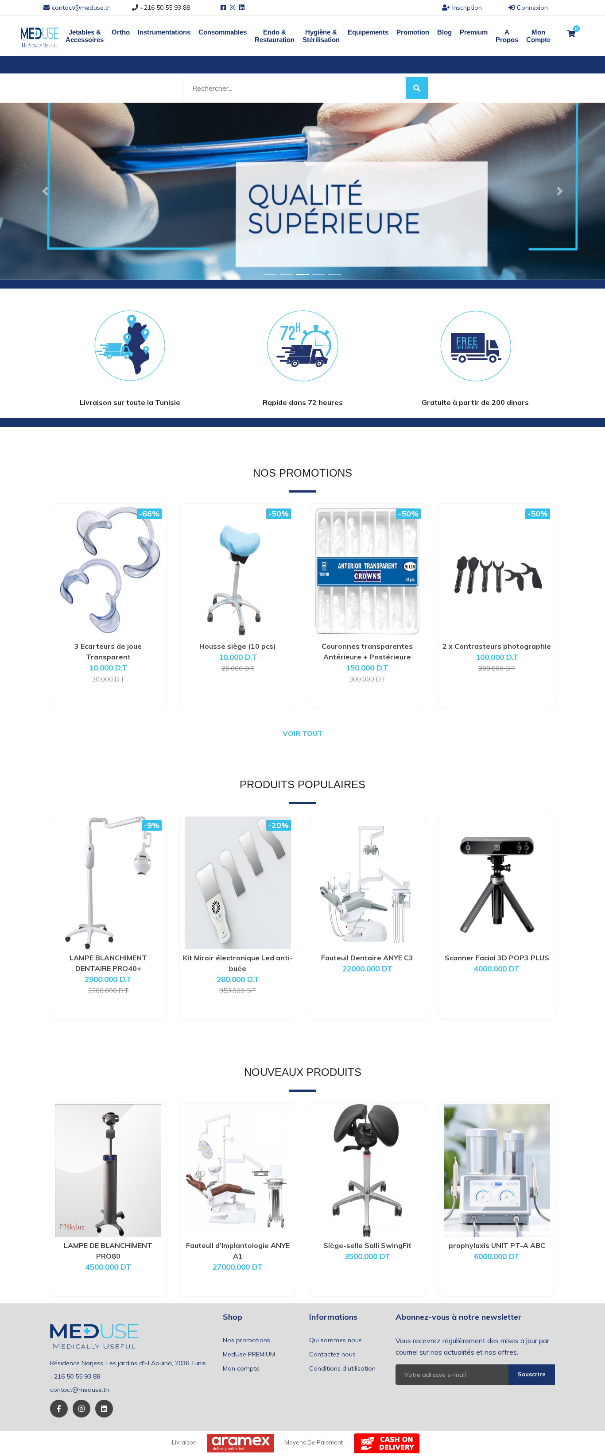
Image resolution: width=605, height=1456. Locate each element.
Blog (444, 32)
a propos (507, 35)
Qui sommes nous (335, 1340)
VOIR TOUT (303, 733)
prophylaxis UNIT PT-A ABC (497, 1245)
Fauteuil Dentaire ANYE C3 (367, 957)
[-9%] (108, 882)
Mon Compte (538, 35)
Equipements (368, 32)
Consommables (222, 32)
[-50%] (238, 570)
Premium (474, 32)
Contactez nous (332, 1354)
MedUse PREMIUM (249, 1354)
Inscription (467, 8)
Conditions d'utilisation (342, 1368)
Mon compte (241, 1368)
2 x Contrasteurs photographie (496, 646)
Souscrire (532, 1374)
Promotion (412, 32)
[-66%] (108, 570)
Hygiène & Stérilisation (321, 35)
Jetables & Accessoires (85, 35)
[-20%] (238, 882)
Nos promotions (246, 1340)
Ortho (121, 32)
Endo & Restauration (275, 35)
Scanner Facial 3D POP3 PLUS (497, 957)
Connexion (532, 8)
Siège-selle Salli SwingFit (367, 1245)
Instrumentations (164, 32)
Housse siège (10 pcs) (237, 646)
